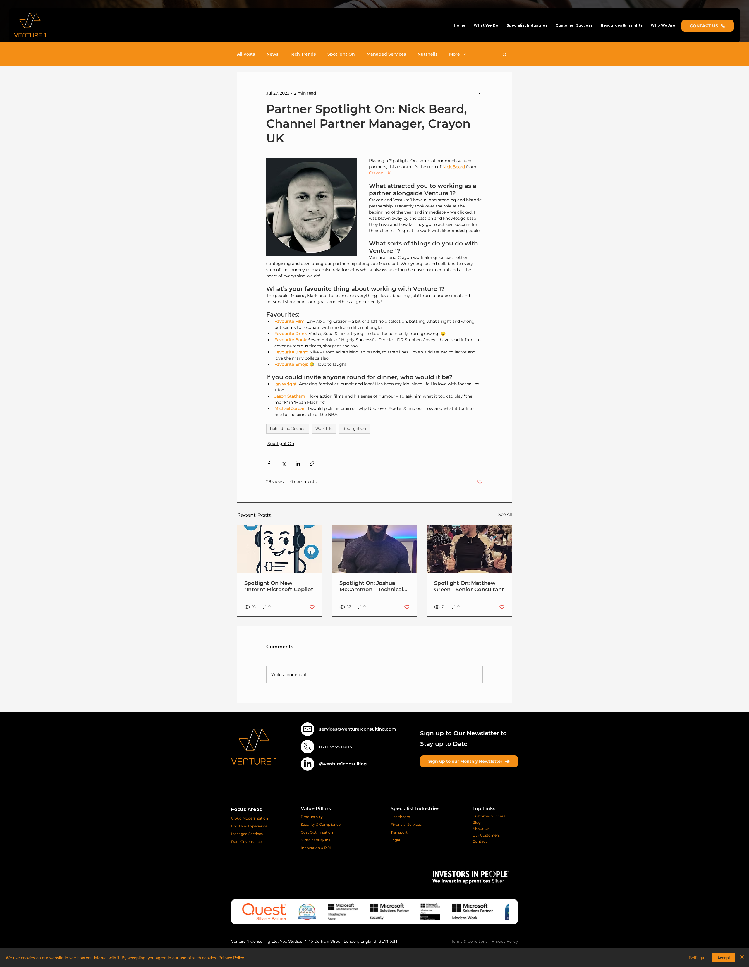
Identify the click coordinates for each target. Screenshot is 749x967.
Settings (696, 958)
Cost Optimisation (317, 832)
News (272, 54)
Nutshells (427, 54)
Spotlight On (341, 54)
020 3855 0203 (335, 747)
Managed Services (386, 54)
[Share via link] (312, 463)
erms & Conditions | (472, 941)
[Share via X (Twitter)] (283, 463)
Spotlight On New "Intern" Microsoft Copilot (278, 586)
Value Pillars (316, 808)
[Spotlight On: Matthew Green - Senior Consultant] (469, 549)
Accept (723, 958)
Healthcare (400, 817)
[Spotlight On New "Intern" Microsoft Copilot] (279, 549)
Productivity (312, 817)
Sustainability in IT (317, 840)
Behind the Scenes (287, 428)
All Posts (246, 54)
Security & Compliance (321, 824)
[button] (486, 25)
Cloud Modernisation (249, 818)
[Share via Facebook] (269, 463)
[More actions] (479, 93)
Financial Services (406, 824)
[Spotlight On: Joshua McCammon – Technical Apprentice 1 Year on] (374, 549)
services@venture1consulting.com (357, 729)
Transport (399, 832)
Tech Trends (303, 54)
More (454, 54)
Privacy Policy (505, 941)
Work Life (324, 428)
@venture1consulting (343, 764)
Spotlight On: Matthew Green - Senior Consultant (469, 586)
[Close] (741, 957)
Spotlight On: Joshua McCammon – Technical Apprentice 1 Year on (371, 586)
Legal (395, 840)
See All (505, 514)
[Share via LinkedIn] (297, 463)
